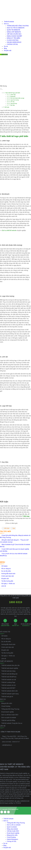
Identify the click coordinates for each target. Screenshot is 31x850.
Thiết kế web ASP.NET (8, 688)
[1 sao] (0, 523)
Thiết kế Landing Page (8, 682)
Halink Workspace (14, 42)
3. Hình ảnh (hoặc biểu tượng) (16, 98)
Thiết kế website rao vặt (8, 679)
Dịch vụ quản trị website (8, 717)
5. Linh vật (11, 101)
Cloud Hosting (12, 40)
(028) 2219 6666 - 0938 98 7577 (11, 741)
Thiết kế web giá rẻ (7, 696)
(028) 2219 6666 (5, 625)
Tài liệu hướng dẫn (7, 581)
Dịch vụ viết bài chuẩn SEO (9, 714)
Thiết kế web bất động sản (9, 674)
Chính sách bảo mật (7, 576)
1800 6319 (15, 602)
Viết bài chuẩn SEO (14, 34)
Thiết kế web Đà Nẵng (8, 720)
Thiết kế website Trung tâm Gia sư (11, 723)
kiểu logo (6, 528)
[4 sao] (3, 523)
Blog (5, 48)
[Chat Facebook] (28, 836)
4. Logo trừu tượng (14, 100)
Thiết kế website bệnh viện (9, 691)
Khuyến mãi (7, 50)
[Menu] (1, 60)
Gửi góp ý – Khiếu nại (8, 583)
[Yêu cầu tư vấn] (28, 829)
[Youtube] (5, 812)
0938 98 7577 (15, 625)
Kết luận (7, 107)
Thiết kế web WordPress (8, 676)
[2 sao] (1, 523)
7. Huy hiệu (12, 105)
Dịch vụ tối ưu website (15, 28)
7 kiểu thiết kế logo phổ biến (12, 92)
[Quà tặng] (1, 58)
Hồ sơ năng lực (6, 568)
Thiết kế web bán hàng (8, 671)
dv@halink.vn (26, 625)
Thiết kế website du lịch (8, 685)
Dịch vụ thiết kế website (9, 230)
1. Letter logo (12, 94)
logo (14, 528)
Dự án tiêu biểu (6, 571)
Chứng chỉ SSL (12, 44)
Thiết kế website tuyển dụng (10, 693)
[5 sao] (4, 523)
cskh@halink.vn (7, 745)
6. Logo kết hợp (13, 103)
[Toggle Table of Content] (1, 89)
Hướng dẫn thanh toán (8, 573)
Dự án (6, 46)
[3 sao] (2, 523)
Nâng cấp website (14, 32)
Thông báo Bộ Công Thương (18, 25)
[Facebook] (1, 812)
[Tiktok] (8, 812)
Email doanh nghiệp (14, 36)
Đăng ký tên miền (13, 38)
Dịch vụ (6, 23)
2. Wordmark (12, 96)
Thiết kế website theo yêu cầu (10, 665)
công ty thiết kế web (12, 773)
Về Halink (4, 566)
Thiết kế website (9, 21)
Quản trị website (13, 30)
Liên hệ (3, 586)
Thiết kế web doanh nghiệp (9, 668)
